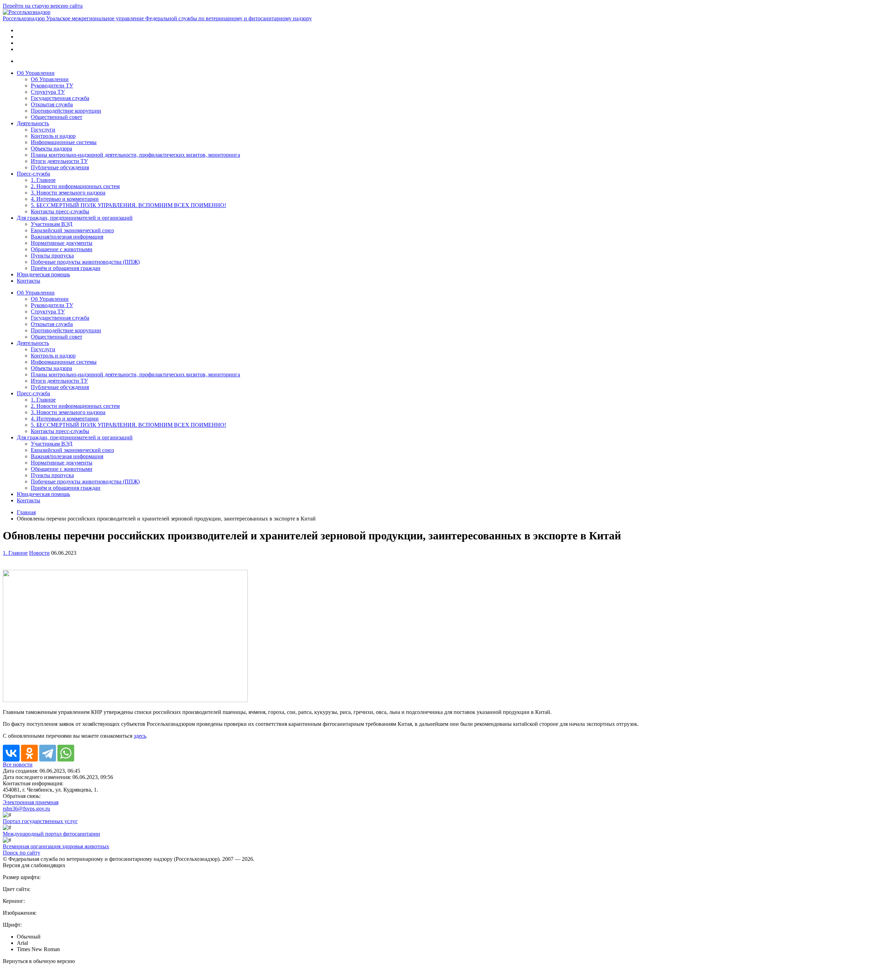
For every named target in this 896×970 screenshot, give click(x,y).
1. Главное (43, 180)
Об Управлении (36, 73)
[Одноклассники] (29, 753)
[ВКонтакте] (11, 753)
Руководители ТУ (52, 85)
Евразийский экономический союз (72, 230)
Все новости (18, 764)
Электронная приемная (30, 802)
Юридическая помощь (43, 274)
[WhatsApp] (65, 753)
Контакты (28, 281)
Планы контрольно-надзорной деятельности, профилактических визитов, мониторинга (135, 155)
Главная (26, 512)
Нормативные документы (61, 243)
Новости (39, 553)
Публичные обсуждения (60, 167)
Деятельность (33, 123)
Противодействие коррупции (66, 111)
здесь (140, 736)
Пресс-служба (33, 174)
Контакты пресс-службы (60, 211)
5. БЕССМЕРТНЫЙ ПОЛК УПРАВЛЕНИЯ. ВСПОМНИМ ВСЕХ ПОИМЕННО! (128, 205)
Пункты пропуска (52, 256)
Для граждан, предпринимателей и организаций (75, 218)
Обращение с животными (61, 249)
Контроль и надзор (53, 136)
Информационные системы (64, 142)
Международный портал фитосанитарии (51, 834)
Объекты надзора (51, 148)
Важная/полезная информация (67, 237)
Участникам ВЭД (51, 224)
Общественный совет (56, 117)
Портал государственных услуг (40, 821)
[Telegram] (47, 753)
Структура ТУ (48, 92)
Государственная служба (60, 98)
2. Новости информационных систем (75, 186)
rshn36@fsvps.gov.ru (26, 809)
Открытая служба (52, 104)
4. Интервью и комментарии (65, 199)
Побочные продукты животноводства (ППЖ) (85, 262)
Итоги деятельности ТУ (59, 161)
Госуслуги (43, 130)
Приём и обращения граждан (65, 268)
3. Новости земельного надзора (68, 193)
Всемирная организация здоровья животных (56, 846)
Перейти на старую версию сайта (43, 6)
